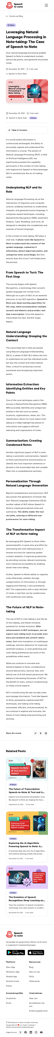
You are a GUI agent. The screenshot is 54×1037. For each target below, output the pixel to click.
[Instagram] (36, 1032)
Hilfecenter (34, 981)
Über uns (33, 998)
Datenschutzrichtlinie (14, 1027)
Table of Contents (19, 130)
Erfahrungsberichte (38, 1011)
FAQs (31, 976)
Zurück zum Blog (16, 16)
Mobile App (11, 976)
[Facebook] (25, 1032)
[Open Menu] (46, 5)
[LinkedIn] (31, 1032)
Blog (31, 967)
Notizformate (12, 981)
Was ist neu (34, 972)
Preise (9, 986)
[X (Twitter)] (20, 1032)
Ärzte (8, 1003)
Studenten (11, 998)
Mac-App (10, 967)
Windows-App (12, 972)
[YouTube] (41, 1032)
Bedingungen (29, 1027)
